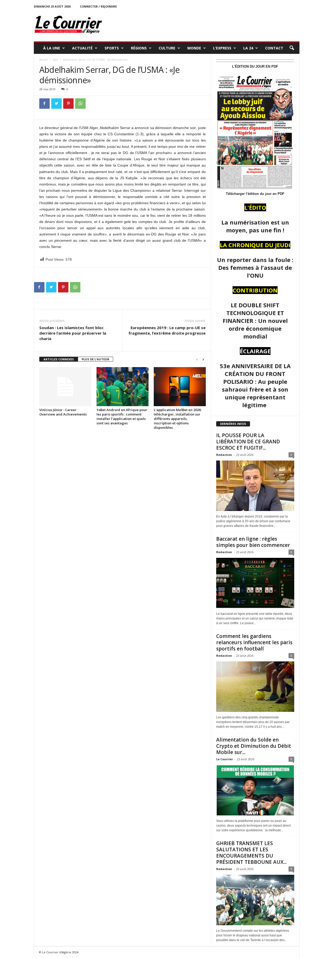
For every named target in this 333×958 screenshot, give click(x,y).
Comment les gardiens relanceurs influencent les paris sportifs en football (254, 642)
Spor (55, 59)
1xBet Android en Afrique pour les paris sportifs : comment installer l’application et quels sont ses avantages (122, 416)
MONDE (194, 48)
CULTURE (167, 48)
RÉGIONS (139, 48)
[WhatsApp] (80, 103)
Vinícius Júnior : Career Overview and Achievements (63, 412)
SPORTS (112, 48)
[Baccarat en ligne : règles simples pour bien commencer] (255, 583)
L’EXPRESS (222, 48)
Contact (274, 48)
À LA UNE (51, 48)
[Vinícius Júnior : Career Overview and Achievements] (65, 386)
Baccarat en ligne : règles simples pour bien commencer (253, 541)
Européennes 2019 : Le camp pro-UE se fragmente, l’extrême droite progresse (167, 330)
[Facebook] (44, 103)
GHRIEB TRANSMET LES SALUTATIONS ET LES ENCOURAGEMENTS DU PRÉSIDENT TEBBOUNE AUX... (251, 852)
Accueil (43, 59)
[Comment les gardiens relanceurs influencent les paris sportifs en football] (255, 686)
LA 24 (248, 48)
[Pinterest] (68, 103)
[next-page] (203, 359)
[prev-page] (197, 359)
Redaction (224, 455)
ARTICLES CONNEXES (58, 359)
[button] (291, 48)
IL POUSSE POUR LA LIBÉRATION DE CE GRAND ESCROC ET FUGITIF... (248, 441)
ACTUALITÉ (82, 48)
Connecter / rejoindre (98, 6)
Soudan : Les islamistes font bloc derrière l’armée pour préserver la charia (72, 333)
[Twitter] (56, 103)
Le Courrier (224, 759)
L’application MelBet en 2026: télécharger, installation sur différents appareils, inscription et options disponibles (177, 418)
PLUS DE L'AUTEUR (95, 359)
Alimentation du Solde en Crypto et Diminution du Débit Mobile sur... (253, 746)
